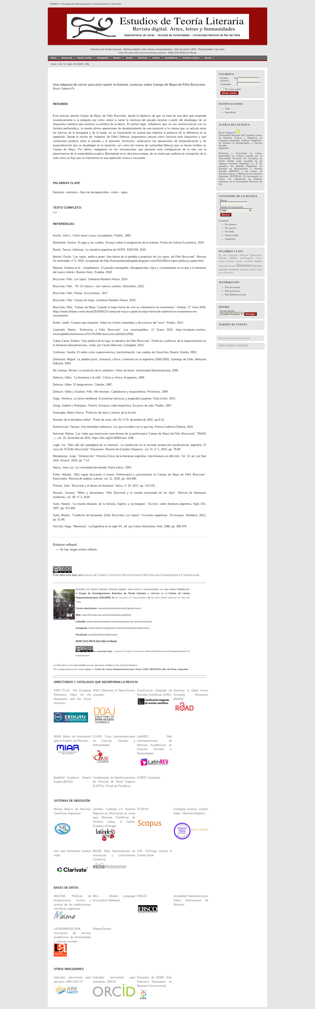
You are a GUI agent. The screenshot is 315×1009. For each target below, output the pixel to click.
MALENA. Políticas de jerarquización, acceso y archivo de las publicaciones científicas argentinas (72, 902)
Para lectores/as (232, 287)
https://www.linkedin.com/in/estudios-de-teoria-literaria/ (118, 621)
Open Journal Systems (233, 345)
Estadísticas (171, 58)
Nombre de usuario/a (228, 79)
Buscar (117, 58)
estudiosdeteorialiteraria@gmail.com (119, 608)
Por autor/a (230, 228)
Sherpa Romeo (102, 928)
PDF (55, 212)
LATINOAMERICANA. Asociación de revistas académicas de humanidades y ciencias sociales (72, 935)
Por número (231, 224)
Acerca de (67, 58)
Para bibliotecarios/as (235, 294)
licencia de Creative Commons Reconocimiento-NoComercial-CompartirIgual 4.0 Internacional (141, 575)
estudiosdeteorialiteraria (102, 634)
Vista (227, 108)
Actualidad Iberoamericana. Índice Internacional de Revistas (191, 900)
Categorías (230, 239)
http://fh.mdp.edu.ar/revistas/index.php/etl (142, 52)
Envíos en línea (191, 58)
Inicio (53, 58)
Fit (87, 64)
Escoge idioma (227, 310)
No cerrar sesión (233, 89)
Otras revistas (231, 235)
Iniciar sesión (84, 58)
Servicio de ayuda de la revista (234, 338)
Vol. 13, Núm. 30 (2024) (71, 64)
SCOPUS (143, 809)
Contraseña (225, 84)
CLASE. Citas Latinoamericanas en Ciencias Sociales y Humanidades (114, 740)
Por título (229, 231)
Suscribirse (230, 112)
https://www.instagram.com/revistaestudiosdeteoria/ (118, 628)
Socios (208, 58)
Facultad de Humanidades (132, 597)
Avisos (156, 58)
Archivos (142, 58)
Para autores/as (232, 291)
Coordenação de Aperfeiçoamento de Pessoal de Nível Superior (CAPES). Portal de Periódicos (114, 782)
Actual (129, 58)
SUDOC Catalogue (148, 777)
